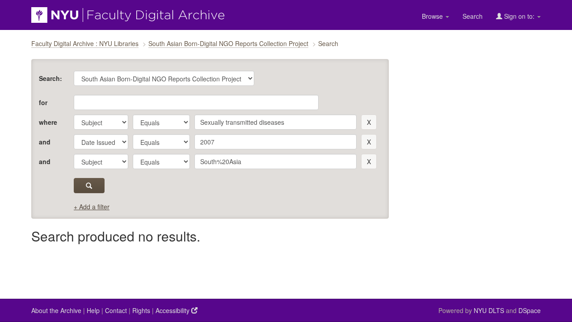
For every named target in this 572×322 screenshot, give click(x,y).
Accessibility (173, 310)
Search (473, 16)
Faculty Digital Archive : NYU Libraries (85, 43)
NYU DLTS (489, 310)
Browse (433, 16)
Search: (50, 78)
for (43, 102)
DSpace (529, 310)
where (48, 122)
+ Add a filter (91, 206)
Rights (141, 310)
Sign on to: (519, 16)
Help (93, 310)
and (44, 141)
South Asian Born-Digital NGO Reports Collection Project (228, 43)
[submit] (89, 185)
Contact (116, 310)
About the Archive (56, 310)
